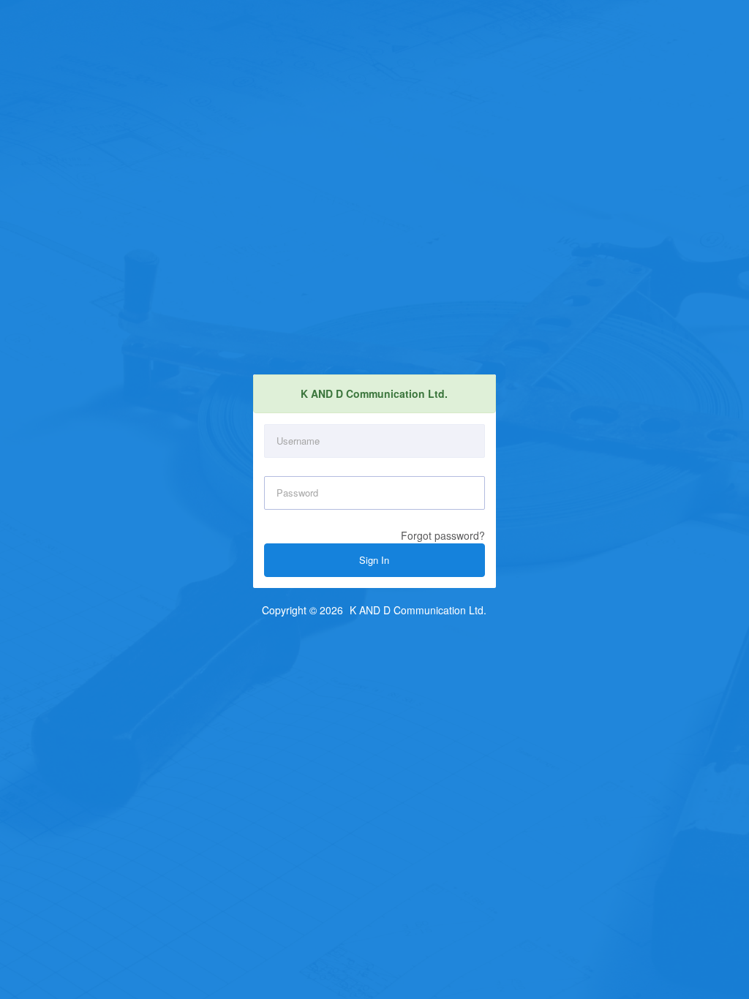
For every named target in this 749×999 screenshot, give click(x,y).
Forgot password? (443, 535)
